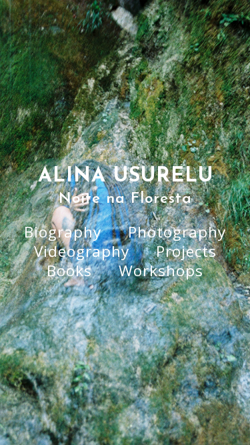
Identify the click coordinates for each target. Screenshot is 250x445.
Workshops (161, 270)
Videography (81, 251)
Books (69, 270)
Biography (62, 231)
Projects (186, 251)
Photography (177, 231)
